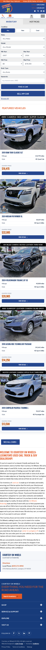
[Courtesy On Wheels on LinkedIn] (24, 633)
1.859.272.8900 (40, 4)
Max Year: (27, 51)
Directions (6, 563)
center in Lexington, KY (30, 531)
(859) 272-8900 (18, 566)
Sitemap (29, 647)
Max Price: (27, 60)
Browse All (5, 98)
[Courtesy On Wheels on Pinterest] (29, 633)
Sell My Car (23, 94)
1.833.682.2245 (40, 8)
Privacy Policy (6, 647)
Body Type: (4, 68)
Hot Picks (34, 22)
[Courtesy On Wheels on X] (38, 11)
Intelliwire (36, 644)
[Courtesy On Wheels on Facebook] (14, 633)
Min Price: (4, 60)
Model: (3, 43)
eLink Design (19, 644)
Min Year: (4, 51)
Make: (3, 35)
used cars (15, 483)
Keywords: (4, 76)
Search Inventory (10, 596)
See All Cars (10, 442)
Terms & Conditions (18, 647)
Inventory (11, 22)
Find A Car (23, 87)
